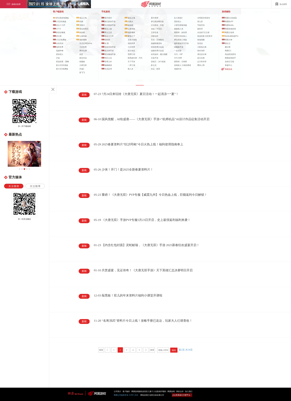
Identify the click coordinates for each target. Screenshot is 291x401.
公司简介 (117, 391)
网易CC (228, 50)
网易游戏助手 (230, 57)
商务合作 (180, 391)
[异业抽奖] (24, 154)
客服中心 (228, 65)
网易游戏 (228, 69)
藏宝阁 (227, 47)
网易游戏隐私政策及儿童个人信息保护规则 (148, 391)
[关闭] (53, 89)
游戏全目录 (16, 4)
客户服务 (126, 391)
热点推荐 (283, 4)
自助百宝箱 (229, 61)
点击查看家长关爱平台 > (182, 395)
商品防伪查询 (230, 54)
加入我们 (188, 391)
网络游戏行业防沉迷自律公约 (152, 395)
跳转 (174, 350)
